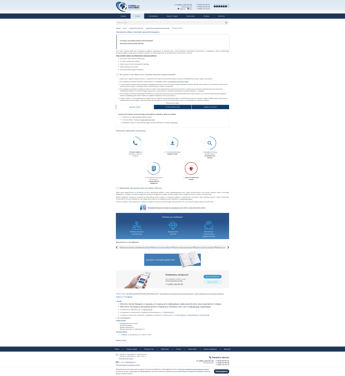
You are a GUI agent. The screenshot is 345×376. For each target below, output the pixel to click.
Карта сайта (192, 349)
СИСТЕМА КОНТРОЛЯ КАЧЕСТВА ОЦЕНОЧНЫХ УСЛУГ (142, 294)
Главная (123, 16)
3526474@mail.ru (125, 318)
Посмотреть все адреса (126, 358)
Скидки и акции (131, 349)
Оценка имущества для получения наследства (209, 294)
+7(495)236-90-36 (168, 312)
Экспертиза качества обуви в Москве (132, 43)
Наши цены (191, 16)
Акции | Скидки (172, 16)
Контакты (221, 16)
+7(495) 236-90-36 (173, 304)
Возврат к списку (121, 340)
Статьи (178, 349)
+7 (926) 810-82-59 (203, 5)
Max (190, 9)
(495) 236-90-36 (137, 117)
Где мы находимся (210, 349)
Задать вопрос (212, 282)
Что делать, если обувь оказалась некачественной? (136, 40)
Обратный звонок (212, 277)
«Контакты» (174, 122)
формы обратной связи (147, 120)
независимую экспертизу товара (178, 81)
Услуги (137, 16)
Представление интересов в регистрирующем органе (176, 294)
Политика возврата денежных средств (128, 365)
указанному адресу (186, 199)
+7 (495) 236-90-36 (183, 5)
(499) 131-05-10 (146, 117)
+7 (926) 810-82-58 (203, 7)
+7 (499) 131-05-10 (203, 9)
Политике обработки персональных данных (193, 369)
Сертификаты (153, 16)
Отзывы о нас (149, 349)
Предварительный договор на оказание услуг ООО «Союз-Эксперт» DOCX (176, 208)
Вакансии (227, 349)
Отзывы (206, 16)
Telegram (182, 9)
